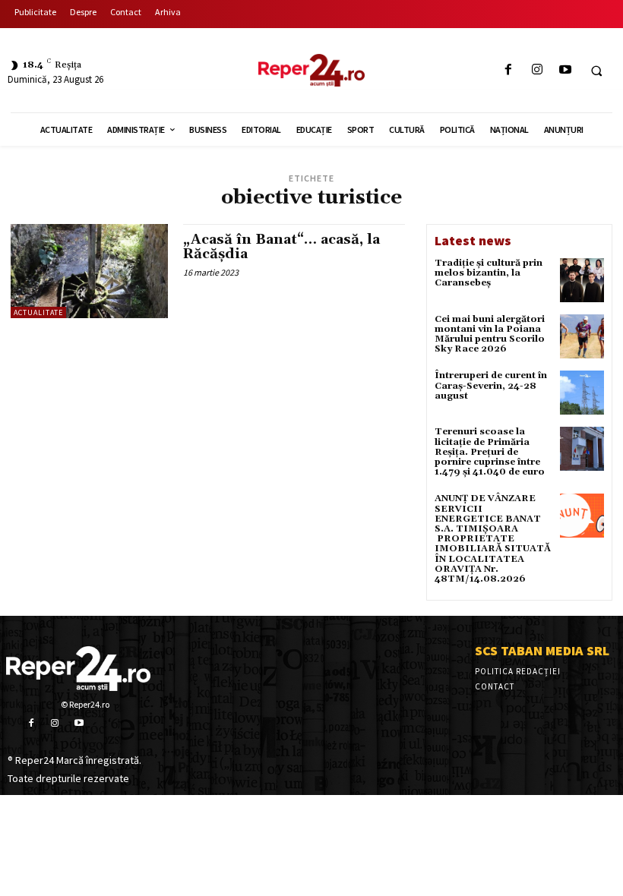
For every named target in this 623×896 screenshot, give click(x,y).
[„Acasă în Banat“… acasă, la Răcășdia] (89, 271)
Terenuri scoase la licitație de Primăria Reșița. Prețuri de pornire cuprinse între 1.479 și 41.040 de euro (490, 452)
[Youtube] (565, 70)
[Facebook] (508, 70)
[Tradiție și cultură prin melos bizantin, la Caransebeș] (582, 280)
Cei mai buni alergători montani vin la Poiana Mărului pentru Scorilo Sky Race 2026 (490, 334)
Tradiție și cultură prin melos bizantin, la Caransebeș (488, 273)
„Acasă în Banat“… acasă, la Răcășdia (281, 247)
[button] (596, 71)
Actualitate (38, 312)
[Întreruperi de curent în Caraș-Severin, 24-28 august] (582, 393)
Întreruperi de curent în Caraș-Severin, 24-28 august (491, 385)
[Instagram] (537, 70)
